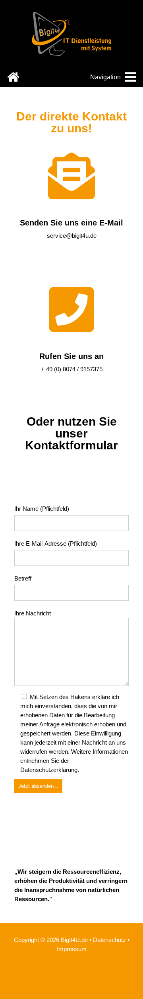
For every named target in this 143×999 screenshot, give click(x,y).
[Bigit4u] (71, 53)
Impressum (72, 949)
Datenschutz (109, 939)
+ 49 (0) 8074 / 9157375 (71, 369)
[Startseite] (13, 79)
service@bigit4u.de (72, 235)
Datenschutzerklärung (48, 769)
